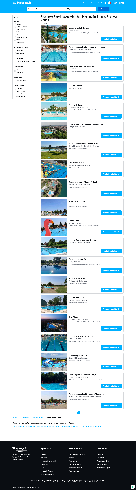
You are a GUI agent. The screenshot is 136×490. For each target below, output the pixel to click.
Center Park (74, 221)
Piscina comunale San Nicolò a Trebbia (85, 143)
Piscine (71, 458)
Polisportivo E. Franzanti (79, 201)
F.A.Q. (42, 468)
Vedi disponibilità (110, 39)
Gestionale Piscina (47, 471)
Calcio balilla (20, 96)
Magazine (44, 458)
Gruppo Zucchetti (17, 459)
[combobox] (44, 9)
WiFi (17, 32)
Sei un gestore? (96, 3)
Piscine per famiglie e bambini (70, 426)
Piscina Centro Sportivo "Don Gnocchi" (85, 240)
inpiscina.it (15, 418)
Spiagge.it (85, 3)
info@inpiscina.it (81, 481)
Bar (17, 70)
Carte (18, 40)
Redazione (44, 464)
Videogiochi (20, 42)
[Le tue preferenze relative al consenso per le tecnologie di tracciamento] (133, 487)
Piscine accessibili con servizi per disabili (26, 426)
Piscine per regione (75, 464)
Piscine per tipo (74, 471)
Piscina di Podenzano (78, 278)
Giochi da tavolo (21, 37)
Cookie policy (101, 454)
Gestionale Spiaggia (47, 474)
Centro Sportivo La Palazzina (81, 66)
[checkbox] (15, 24)
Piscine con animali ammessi (91, 426)
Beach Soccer (20, 94)
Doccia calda (20, 29)
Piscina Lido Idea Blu (77, 259)
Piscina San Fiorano (77, 86)
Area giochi (20, 53)
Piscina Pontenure (76, 298)
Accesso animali (21, 27)
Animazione (20, 50)
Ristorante (19, 72)
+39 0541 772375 (71, 481)
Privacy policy (101, 458)
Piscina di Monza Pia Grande (81, 336)
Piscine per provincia (75, 468)
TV (17, 34)
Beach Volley (20, 91)
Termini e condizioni (103, 461)
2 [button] (82, 413)
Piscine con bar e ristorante (50, 426)
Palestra (19, 89)
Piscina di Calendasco (78, 105)
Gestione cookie (102, 464)
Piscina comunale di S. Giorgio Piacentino (86, 394)
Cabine (18, 24)
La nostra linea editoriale (49, 461)
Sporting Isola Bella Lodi (79, 28)
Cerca (103, 9)
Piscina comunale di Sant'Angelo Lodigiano (87, 47)
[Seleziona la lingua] (109, 2)
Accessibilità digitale (103, 468)
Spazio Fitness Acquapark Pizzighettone (86, 124)
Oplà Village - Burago (78, 355)
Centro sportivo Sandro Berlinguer (83, 375)
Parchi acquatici (74, 461)
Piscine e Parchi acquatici (77, 454)
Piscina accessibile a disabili (25, 61)
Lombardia (25, 418)
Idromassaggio (21, 80)
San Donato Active (77, 163)
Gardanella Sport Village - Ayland (83, 182)
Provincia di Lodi (37, 418)
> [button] (85, 413)
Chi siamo (44, 454)
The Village (73, 317)
